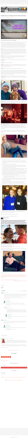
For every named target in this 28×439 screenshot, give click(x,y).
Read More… (5, 347)
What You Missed (3, 372)
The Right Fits (14, 9)
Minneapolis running (17, 274)
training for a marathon (18, 276)
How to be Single (11, 64)
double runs (5, 274)
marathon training (6, 276)
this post (17, 47)
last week (14, 42)
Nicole (9, 326)
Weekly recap (24, 275)
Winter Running (3, 277)
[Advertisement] (3, 393)
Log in (16, 437)
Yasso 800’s (10, 55)
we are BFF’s (22, 184)
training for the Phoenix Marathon (17, 275)
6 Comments (12, 17)
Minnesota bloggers (5, 275)
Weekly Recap (23, 276)
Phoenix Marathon (10, 275)
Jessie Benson (8, 301)
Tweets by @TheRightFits (4, 360)
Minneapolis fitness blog (11, 274)
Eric (9, 302)
